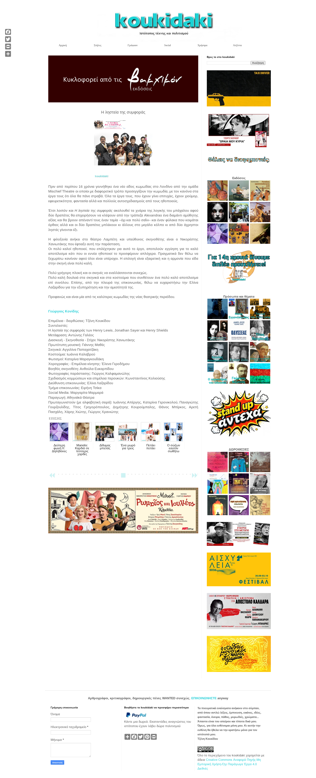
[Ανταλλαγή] (8, 54)
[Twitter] (8, 39)
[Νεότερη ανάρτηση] (52, 477)
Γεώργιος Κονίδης (63, 311)
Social (167, 45)
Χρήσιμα (202, 45)
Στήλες (97, 45)
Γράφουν (133, 45)
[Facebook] (8, 32)
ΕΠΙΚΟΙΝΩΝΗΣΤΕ (204, 698)
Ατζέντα (237, 45)
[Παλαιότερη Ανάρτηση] (194, 477)
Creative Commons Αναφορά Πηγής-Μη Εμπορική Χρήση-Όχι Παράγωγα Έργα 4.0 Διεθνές (229, 764)
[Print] (8, 46)
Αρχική (63, 45)
